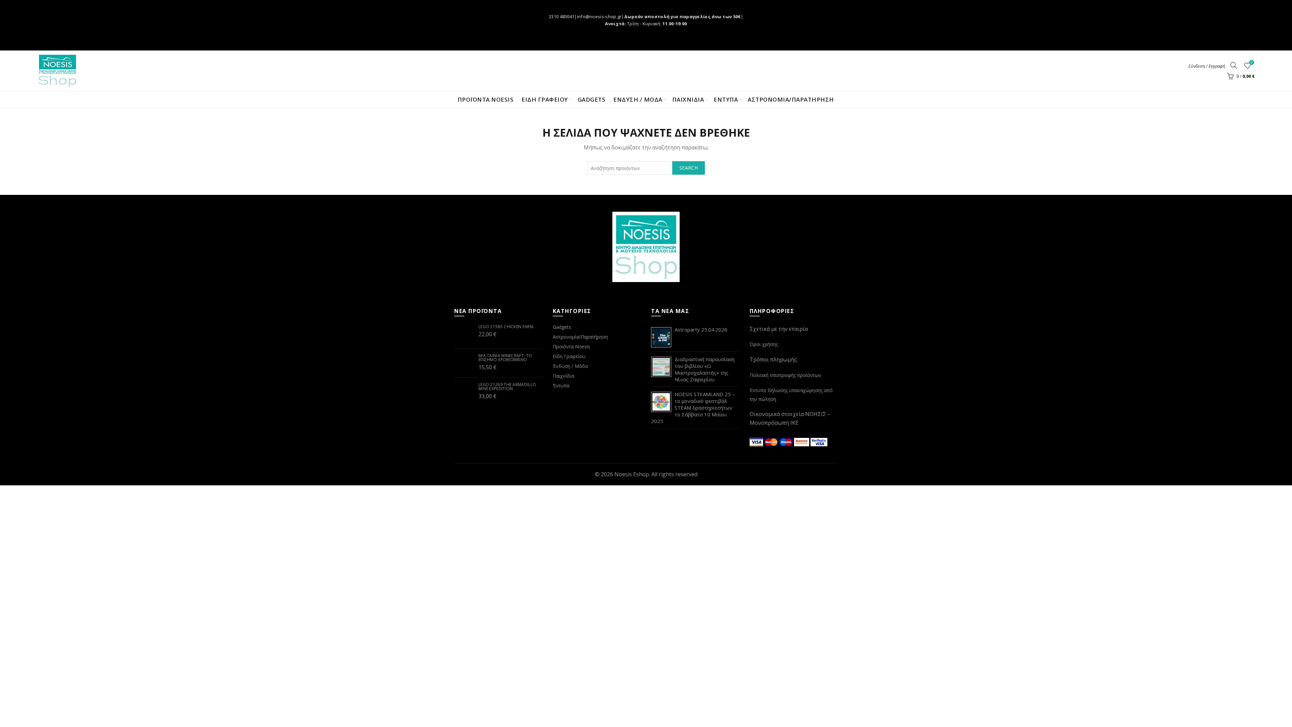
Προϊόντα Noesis (486, 99)
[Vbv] (819, 441)
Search (688, 168)
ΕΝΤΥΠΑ (726, 99)
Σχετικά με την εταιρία (779, 329)
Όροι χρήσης (764, 344)
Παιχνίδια (563, 376)
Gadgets (592, 99)
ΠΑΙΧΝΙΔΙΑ (688, 99)
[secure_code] (802, 441)
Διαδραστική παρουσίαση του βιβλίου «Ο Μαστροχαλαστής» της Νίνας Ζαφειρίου (704, 369)
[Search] (1233, 65)
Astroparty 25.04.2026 (701, 329)
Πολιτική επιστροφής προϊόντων (785, 375)
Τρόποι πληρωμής (773, 359)
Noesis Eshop (631, 474)
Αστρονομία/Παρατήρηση (791, 99)
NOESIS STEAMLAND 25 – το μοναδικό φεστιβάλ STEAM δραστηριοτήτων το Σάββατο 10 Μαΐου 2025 (693, 407)
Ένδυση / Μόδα (570, 366)
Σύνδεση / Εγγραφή (1206, 66)
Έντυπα (561, 385)
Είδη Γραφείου (569, 356)
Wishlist (1252, 63)
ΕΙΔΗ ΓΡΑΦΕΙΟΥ (545, 99)
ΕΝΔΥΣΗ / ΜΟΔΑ (637, 99)
